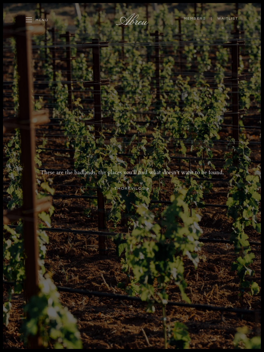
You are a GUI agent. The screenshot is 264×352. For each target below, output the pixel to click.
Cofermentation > (132, 192)
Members (195, 18)
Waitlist (227, 18)
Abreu (132, 19)
